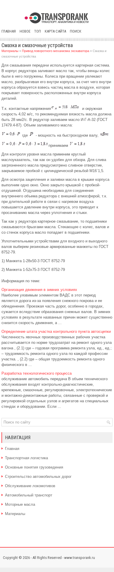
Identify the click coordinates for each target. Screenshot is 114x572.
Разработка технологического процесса (36, 373)
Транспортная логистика (26, 458)
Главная (8, 31)
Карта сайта (55, 31)
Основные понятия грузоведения (34, 467)
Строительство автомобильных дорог (38, 476)
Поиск (75, 31)
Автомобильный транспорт (28, 495)
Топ (37, 31)
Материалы (9, 51)
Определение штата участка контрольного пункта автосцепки (56, 331)
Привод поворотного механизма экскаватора (55, 51)
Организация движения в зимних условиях (39, 289)
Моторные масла (20, 504)
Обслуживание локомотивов (30, 486)
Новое (25, 31)
